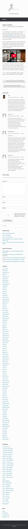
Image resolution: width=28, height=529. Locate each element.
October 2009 (5, 405)
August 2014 (5, 303)
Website (4, 208)
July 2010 (5, 390)
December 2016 (6, 276)
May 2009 (5, 414)
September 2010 (6, 386)
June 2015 (5, 289)
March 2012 (5, 352)
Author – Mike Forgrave (7, 469)
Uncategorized (5, 503)
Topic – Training (6, 501)
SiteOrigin (14, 526)
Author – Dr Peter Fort (7, 462)
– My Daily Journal (6, 446)
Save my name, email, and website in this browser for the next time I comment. (19, 215)
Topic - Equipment (19, 74)
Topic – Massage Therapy (8, 488)
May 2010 (5, 394)
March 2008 (5, 437)
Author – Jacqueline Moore (8, 464)
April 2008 (5, 435)
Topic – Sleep (5, 500)
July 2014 (5, 305)
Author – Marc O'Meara (7, 467)
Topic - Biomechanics (10, 74)
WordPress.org (6, 516)
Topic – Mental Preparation (8, 490)
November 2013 (6, 314)
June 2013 (5, 323)
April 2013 (5, 327)
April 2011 (5, 373)
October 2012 (5, 339)
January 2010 (5, 401)
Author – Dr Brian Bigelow (8, 460)
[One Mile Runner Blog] (14, 7)
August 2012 (5, 342)
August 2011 (5, 365)
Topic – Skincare (6, 498)
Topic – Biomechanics (7, 482)
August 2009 (5, 409)
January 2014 (5, 312)
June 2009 (5, 413)
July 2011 (5, 367)
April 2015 (5, 293)
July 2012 (5, 344)
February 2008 (5, 439)
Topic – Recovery (6, 496)
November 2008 (6, 422)
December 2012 (6, 335)
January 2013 (5, 333)
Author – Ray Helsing (7, 471)
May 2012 (5, 348)
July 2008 (5, 430)
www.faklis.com (10, 34)
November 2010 (6, 382)
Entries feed (5, 513)
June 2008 (5, 431)
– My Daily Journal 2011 (8, 454)
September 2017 (6, 272)
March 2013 (5, 329)
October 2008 (5, 424)
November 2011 (6, 359)
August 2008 (5, 428)
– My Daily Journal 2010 (8, 452)
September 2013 (6, 318)
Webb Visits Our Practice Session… (14, 86)
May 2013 (5, 325)
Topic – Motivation (6, 492)
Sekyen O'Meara (6, 481)
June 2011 (5, 369)
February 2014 (5, 310)
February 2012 (5, 354)
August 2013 (5, 320)
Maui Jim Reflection (7, 235)
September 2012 (6, 341)
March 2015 (5, 295)
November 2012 (6, 337)
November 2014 (6, 299)
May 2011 (5, 371)
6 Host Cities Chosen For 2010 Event (14, 81)
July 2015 (5, 287)
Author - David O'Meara (11, 72)
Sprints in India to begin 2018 (9, 233)
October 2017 (5, 270)
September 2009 (6, 407)
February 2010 (5, 399)
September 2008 (6, 426)
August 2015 (5, 286)
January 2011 (5, 378)
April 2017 (5, 274)
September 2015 (6, 284)
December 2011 (6, 358)
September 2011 (6, 363)
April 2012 (5, 350)
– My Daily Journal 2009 (8, 450)
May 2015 (5, 291)
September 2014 (6, 301)
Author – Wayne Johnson (8, 477)
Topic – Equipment (6, 486)
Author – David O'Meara (7, 458)
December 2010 (6, 380)
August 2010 (5, 388)
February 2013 (5, 331)
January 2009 (5, 418)
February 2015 (5, 297)
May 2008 (5, 433)
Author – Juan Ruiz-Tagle (8, 465)
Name (4, 196)
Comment (5, 181)
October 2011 (5, 361)
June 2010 (5, 392)
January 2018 (5, 269)
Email (4, 202)
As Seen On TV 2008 (7, 456)
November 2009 (6, 403)
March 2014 (5, 308)
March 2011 (5, 375)
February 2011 (5, 376)
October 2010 (5, 384)
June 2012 (5, 346)
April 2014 (5, 306)
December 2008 (6, 420)
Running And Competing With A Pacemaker (16, 257)
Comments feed (6, 515)
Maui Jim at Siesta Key (7, 237)
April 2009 (5, 416)
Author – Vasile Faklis (7, 475)
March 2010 (5, 397)
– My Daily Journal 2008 (8, 448)
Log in (4, 511)
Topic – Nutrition (6, 494)
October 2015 (5, 282)
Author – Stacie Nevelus (8, 473)
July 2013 (5, 322)
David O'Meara (19, 26)
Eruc (9, 95)
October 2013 (5, 316)
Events (4, 479)
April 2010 (5, 395)
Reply (22, 97)
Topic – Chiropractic (7, 484)
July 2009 (5, 411)
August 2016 (5, 278)
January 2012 (5, 356)
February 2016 (5, 280)
